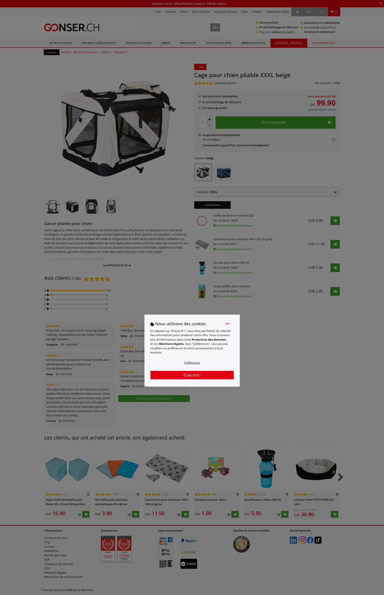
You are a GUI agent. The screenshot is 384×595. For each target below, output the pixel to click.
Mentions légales (171, 344)
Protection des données (209, 340)
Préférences (192, 363)
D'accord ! (192, 375)
